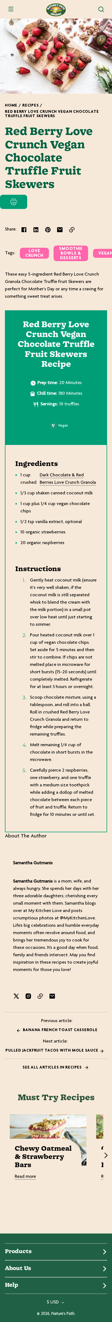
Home (11, 106)
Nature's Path (62, 1314)
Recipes (30, 106)
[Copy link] (72, 230)
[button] (101, 9)
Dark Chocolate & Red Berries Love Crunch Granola (68, 479)
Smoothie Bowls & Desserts (70, 254)
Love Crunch (34, 253)
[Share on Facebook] (24, 230)
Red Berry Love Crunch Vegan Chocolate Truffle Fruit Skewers (52, 114)
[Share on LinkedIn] (36, 230)
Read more (25, 1176)
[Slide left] (6, 1155)
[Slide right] (106, 1155)
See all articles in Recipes (53, 1068)
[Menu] (11, 9)
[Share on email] (60, 230)
